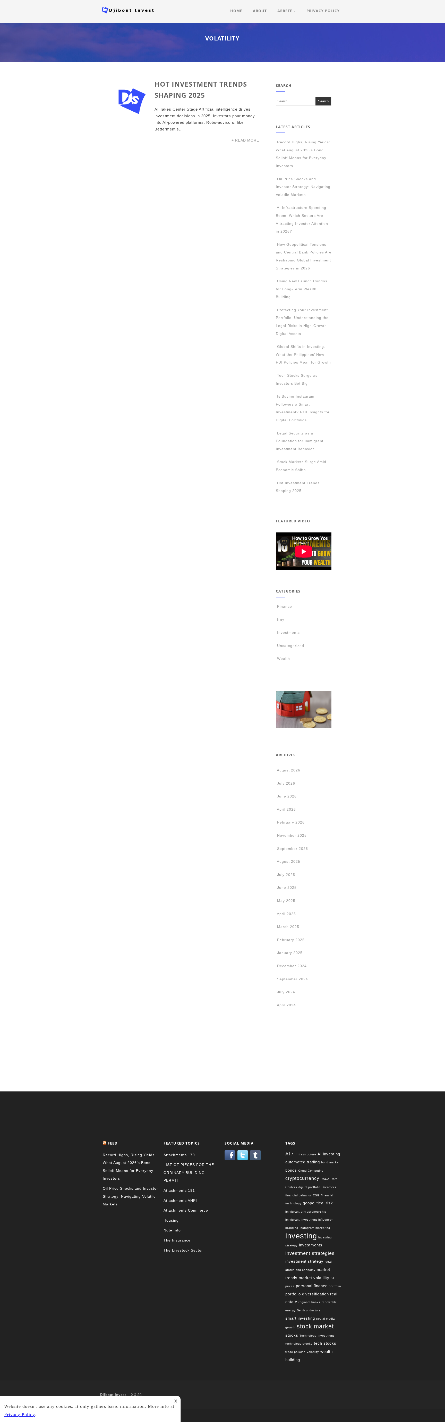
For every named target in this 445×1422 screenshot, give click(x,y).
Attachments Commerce (186, 1210)
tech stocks (325, 1343)
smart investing (300, 1318)
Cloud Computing (310, 1170)
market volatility (314, 1278)
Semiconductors (309, 1310)
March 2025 (288, 927)
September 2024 (292, 979)
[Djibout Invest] (129, 14)
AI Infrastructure (304, 1154)
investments (310, 1245)
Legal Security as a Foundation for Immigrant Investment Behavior (299, 441)
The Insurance (177, 1240)
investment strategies (310, 1253)
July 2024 (286, 992)
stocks (291, 1335)
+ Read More (245, 140)
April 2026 (286, 809)
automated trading (302, 1162)
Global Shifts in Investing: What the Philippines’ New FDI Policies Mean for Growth (303, 354)
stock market (315, 1326)
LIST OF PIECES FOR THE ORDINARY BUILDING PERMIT (189, 1172)
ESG (316, 1195)
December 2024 (292, 966)
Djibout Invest (113, 1395)
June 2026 (287, 796)
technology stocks (299, 1343)
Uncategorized (290, 646)
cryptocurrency (302, 1178)
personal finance (312, 1286)
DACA (325, 1178)
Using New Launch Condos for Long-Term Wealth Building (301, 289)
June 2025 (287, 887)
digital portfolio (309, 1187)
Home (236, 10)
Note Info (172, 1230)
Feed (112, 1143)
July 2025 (286, 875)
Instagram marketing (314, 1227)
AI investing (329, 1154)
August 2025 (288, 861)
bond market (330, 1162)
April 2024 (286, 1005)
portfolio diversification (307, 1294)
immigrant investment (301, 1219)
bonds (291, 1170)
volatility (313, 1351)
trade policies (295, 1351)
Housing (171, 1220)
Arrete (284, 10)
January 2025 (290, 953)
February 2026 (291, 822)
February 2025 (291, 940)
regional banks (309, 1302)
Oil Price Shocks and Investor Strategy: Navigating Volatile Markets (303, 187)
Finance (284, 606)
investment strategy (304, 1261)
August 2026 (288, 770)
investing (301, 1235)
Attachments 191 (179, 1190)
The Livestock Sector (183, 1250)
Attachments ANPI (180, 1200)
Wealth (283, 658)
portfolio (335, 1286)
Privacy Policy (323, 10)
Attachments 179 (179, 1155)
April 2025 (286, 914)
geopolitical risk (318, 1203)
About (260, 10)
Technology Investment (316, 1335)
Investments (288, 632)
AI (287, 1153)
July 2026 (286, 783)
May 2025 (286, 901)
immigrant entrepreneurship (305, 1211)
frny (280, 619)
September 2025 (292, 848)
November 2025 (292, 835)
